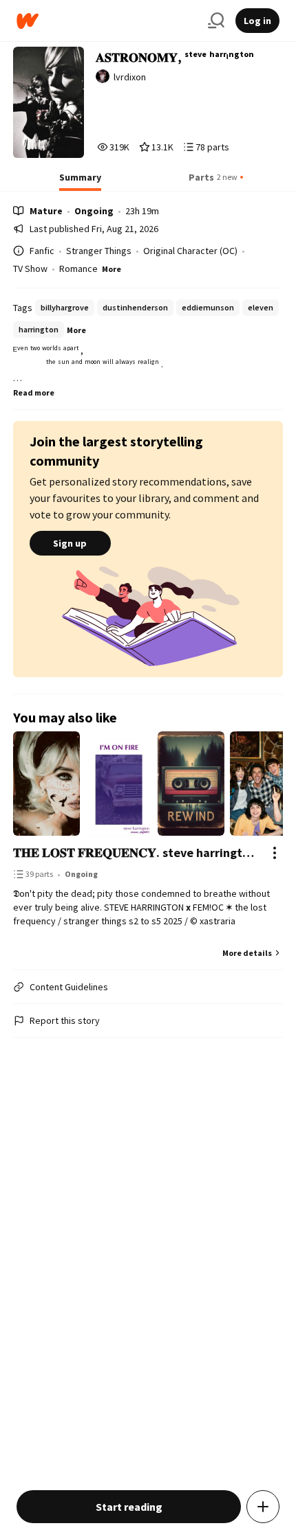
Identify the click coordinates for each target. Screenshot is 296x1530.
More (111, 269)
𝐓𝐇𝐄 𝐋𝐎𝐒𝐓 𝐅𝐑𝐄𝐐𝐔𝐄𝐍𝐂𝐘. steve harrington (134, 852)
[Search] (216, 20)
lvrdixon (130, 77)
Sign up (70, 543)
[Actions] (274, 853)
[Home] (107, 21)
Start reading (129, 1507)
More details (247, 953)
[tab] (80, 181)
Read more (33, 392)
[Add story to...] (262, 1506)
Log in (257, 20)
